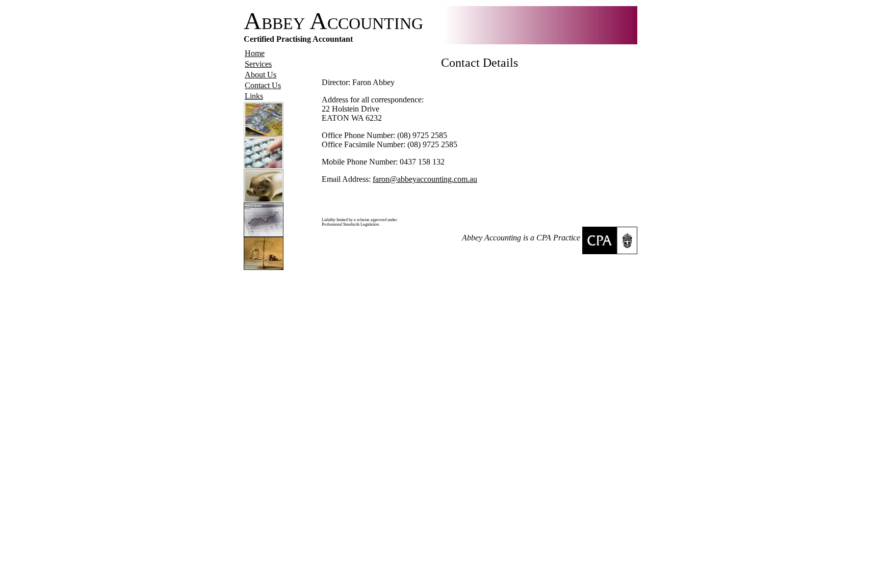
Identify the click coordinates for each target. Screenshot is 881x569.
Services (258, 64)
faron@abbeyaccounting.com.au (425, 179)
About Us (260, 74)
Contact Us (263, 85)
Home (255, 53)
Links (254, 96)
